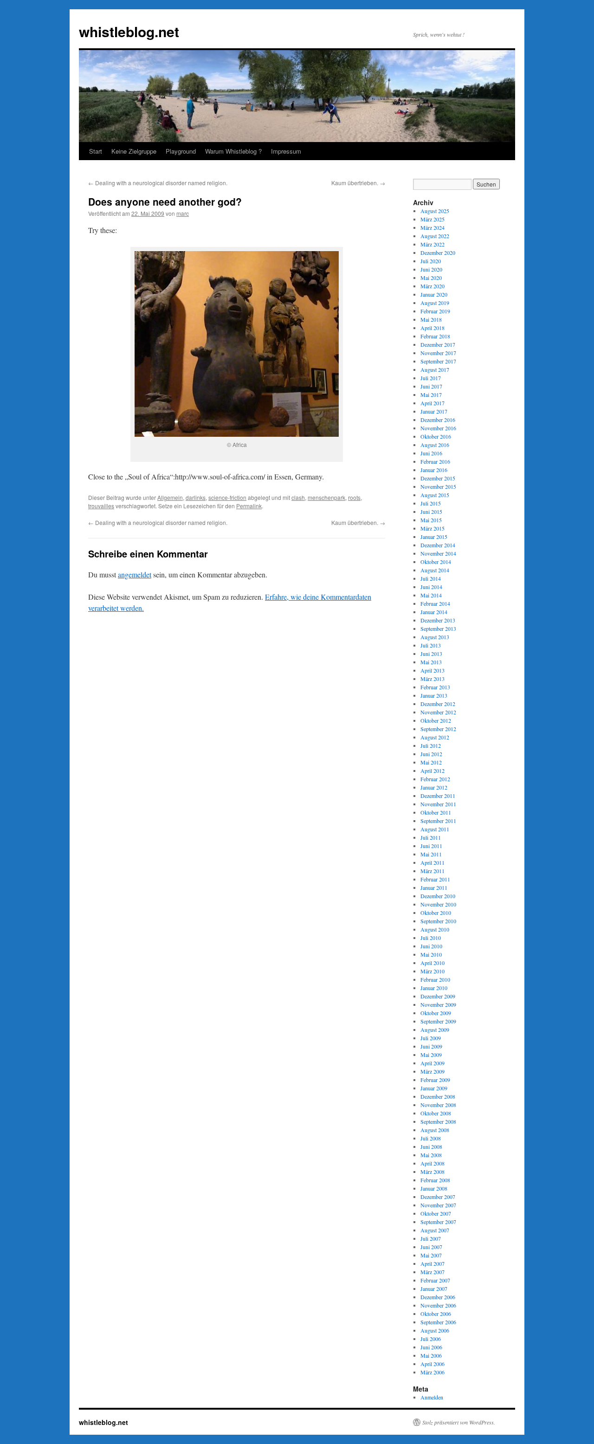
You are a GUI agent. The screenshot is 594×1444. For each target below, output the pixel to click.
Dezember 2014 (437, 545)
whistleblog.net (129, 31)
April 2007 (432, 1263)
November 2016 (438, 428)
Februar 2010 (435, 979)
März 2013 (432, 678)
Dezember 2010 (437, 896)
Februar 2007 (435, 1280)
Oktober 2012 (435, 720)
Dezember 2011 (437, 795)
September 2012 (438, 728)
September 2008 (438, 1121)
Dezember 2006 (437, 1297)
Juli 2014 (430, 578)
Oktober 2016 (435, 436)
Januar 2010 (433, 987)
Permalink (249, 506)
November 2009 (438, 1004)
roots (354, 497)
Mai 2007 (431, 1255)
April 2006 (432, 1363)
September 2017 (438, 361)
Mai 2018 (431, 319)
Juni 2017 (431, 386)
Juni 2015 (431, 511)
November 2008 (438, 1104)
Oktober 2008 (435, 1113)
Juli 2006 (430, 1338)
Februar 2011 (435, 879)
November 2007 (438, 1205)
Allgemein (170, 497)
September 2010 (438, 921)
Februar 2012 (435, 779)
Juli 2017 (430, 378)
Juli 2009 (430, 1038)
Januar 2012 (433, 787)
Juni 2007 (431, 1246)
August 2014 (434, 570)
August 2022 (434, 236)
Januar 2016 (433, 469)
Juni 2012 (431, 754)
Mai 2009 (431, 1054)
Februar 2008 (435, 1180)
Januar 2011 (433, 887)
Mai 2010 (431, 954)
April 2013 (432, 670)
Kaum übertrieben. (358, 183)
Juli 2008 (430, 1138)
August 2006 (434, 1330)
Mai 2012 (431, 762)
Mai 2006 (431, 1355)
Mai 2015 (431, 520)
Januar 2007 (433, 1288)
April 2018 (432, 327)
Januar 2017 (433, 411)
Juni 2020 (431, 269)
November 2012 (438, 712)
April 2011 (432, 862)
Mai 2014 (431, 595)
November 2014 (438, 553)
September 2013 (438, 628)
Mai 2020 (431, 277)
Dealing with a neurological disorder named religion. (157, 183)
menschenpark (326, 497)
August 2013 (434, 637)
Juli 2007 (430, 1238)
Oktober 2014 (435, 561)
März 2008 (432, 1171)
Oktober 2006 (435, 1313)
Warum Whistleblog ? (233, 151)
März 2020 (432, 286)
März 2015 (432, 528)
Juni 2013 (431, 653)
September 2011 (438, 820)
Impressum (286, 151)
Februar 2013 (435, 687)
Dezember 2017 (437, 344)
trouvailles (101, 506)
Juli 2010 (430, 937)
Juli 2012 (430, 745)
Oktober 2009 (435, 1013)
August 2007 (434, 1230)
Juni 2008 (431, 1146)
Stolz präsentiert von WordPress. (458, 1422)
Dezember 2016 (437, 419)
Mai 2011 (431, 854)
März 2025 (432, 219)
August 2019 (434, 302)
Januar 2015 (433, 536)
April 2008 (432, 1163)
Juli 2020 (430, 261)
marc (182, 213)
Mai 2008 (431, 1155)
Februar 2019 (435, 311)
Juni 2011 (431, 845)
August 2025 (434, 210)
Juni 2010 (431, 946)
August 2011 (434, 829)
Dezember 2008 (437, 1096)
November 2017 (438, 352)
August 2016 (434, 444)
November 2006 (438, 1305)
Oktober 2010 (435, 912)
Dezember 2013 (437, 620)
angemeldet (134, 574)
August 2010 (434, 929)
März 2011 (432, 870)
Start (95, 151)
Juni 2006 (431, 1347)
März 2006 (432, 1372)
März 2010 (432, 971)
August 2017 (434, 369)
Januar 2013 (433, 695)
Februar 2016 (435, 461)
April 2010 (432, 962)
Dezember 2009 (437, 996)
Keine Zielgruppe (133, 151)
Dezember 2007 (437, 1196)
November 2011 (438, 804)
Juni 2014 (431, 586)
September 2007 (438, 1221)
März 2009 (432, 1071)
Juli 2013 (430, 645)
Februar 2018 (435, 336)
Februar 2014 (435, 603)
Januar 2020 (433, 294)
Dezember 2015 (437, 478)
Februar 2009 (435, 1079)
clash (298, 497)
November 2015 (438, 486)
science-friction (227, 497)
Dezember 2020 (437, 252)
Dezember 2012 (437, 703)
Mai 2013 (431, 662)
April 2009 (432, 1063)
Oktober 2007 (435, 1213)
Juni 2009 (431, 1046)
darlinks (196, 497)
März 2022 (432, 244)
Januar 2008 (433, 1188)
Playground (181, 151)
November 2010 (438, 904)
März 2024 (432, 227)
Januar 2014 (433, 611)
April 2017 (432, 403)
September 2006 (438, 1322)
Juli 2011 (430, 837)
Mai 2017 (431, 394)
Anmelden (431, 1397)
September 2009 (438, 1021)
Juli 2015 (430, 503)
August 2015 (434, 495)
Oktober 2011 (435, 812)
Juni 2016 (431, 453)
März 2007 (432, 1272)
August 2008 (434, 1129)
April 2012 (432, 770)
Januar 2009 (433, 1088)
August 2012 (434, 737)
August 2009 (434, 1029)
